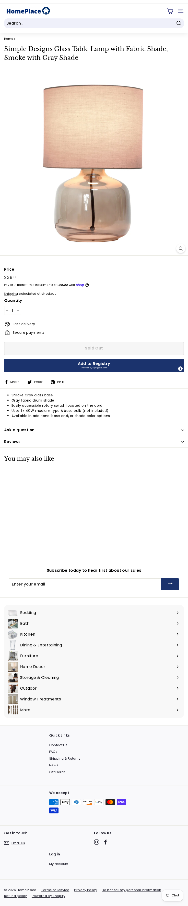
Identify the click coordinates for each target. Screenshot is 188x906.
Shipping (11, 294)
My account (59, 864)
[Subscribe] (170, 584)
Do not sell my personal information (131, 890)
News (53, 765)
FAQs (53, 751)
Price (9, 269)
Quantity (13, 300)
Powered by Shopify (48, 895)
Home (8, 39)
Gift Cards (57, 772)
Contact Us (58, 745)
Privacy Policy (85, 890)
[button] (94, 365)
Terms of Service (55, 890)
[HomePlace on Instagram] (96, 842)
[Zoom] (180, 248)
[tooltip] (180, 368)
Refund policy (15, 895)
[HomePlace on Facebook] (105, 842)
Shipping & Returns (65, 758)
